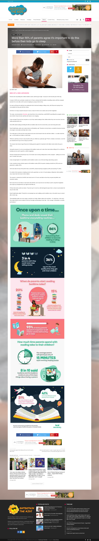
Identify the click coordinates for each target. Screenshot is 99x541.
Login (87, 60)
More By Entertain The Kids (26, 455)
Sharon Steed (70, 163)
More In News (37, 455)
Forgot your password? (72, 61)
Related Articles (14, 455)
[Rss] (90, 1)
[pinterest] (56, 51)
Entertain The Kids (16, 44)
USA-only (18, 34)
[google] (52, 51)
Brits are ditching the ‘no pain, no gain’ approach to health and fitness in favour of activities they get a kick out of (52, 450)
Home (13, 30)
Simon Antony (56, 539)
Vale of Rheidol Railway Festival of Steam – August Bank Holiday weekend (30, 24)
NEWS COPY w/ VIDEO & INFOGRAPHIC (19, 93)
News (16, 30)
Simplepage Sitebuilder (42, 539)
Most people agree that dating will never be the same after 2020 (21, 450)
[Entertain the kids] (18, 4)
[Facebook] (85, 1)
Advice (70, 156)
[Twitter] (88, 1)
